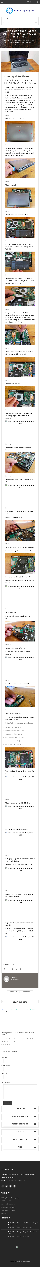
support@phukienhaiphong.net (15, 1180)
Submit (8, 1103)
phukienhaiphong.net (23, 1261)
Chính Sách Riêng (6, 1201)
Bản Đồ (3, 1213)
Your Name (5, 1057)
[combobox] (20, 19)
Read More (6, 1044)
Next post (26, 992)
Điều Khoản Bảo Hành (8, 1204)
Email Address (6, 1065)
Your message (5, 1082)
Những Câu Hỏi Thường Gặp (10, 1198)
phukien (14, 977)
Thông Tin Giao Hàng (8, 1210)
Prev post (13, 992)
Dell (11, 42)
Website (4, 1073)
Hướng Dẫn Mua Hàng (8, 1207)
